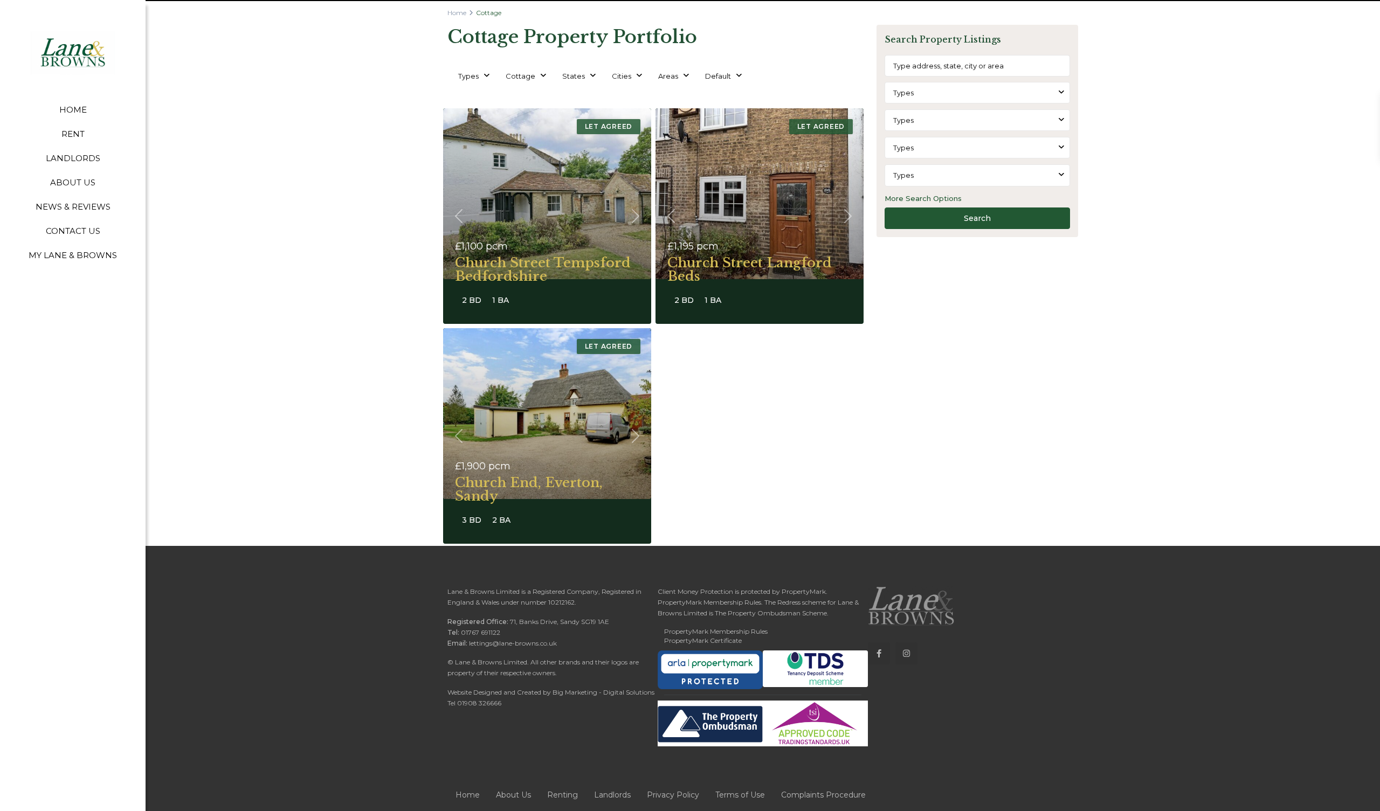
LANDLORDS (73, 158)
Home (456, 13)
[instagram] (906, 653)
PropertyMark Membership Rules (716, 631)
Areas (668, 76)
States (573, 76)
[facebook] (879, 653)
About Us (513, 795)
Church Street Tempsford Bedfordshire (543, 269)
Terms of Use (740, 795)
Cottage (520, 76)
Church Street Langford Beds (749, 269)
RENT (73, 134)
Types (468, 76)
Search (977, 218)
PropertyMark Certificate (703, 640)
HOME (73, 110)
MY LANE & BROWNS (73, 255)
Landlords (612, 795)
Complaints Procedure (823, 795)
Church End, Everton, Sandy (529, 489)
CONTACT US (73, 231)
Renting (562, 795)
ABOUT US (72, 182)
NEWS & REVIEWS (73, 207)
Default (718, 76)
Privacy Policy (673, 795)
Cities (621, 76)
